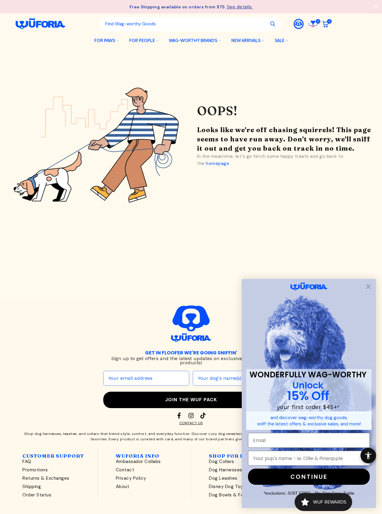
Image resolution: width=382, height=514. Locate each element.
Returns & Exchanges (46, 478)
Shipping (31, 487)
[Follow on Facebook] (179, 415)
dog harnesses (48, 433)
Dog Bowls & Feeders (232, 495)
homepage (217, 163)
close (6, 6)
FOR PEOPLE (142, 40)
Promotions (35, 470)
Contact (125, 470)
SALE (279, 40)
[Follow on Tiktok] (203, 415)
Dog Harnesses (225, 470)
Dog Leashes (223, 478)
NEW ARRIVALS (246, 40)
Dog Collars (221, 461)
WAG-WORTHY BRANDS (193, 40)
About (123, 487)
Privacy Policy (131, 478)
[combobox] (182, 24)
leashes (70, 433)
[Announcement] (191, 7)
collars (93, 433)
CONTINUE (309, 477)
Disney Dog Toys (227, 487)
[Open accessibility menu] (368, 455)
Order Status (36, 495)
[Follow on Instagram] (191, 415)
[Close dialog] (368, 286)
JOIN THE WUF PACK (191, 399)
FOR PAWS (104, 40)
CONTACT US (191, 423)
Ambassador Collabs (138, 461)
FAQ (26, 461)
